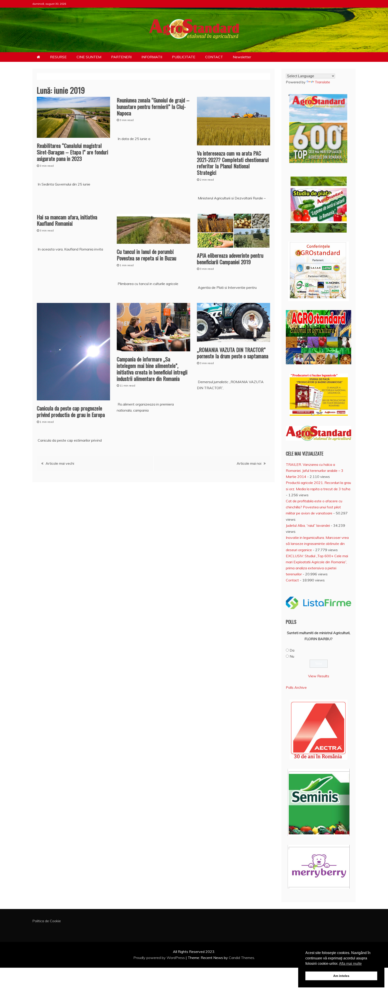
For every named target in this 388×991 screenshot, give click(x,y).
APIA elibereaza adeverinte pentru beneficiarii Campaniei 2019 (230, 258)
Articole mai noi (249, 463)
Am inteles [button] (341, 976)
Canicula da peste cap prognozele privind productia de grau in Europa (71, 411)
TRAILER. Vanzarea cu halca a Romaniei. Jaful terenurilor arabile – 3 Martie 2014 (314, 470)
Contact (292, 580)
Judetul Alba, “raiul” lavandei (308, 525)
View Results (318, 676)
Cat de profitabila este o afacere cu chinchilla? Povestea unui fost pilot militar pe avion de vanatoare (314, 507)
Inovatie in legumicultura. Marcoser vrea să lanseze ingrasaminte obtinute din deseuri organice (317, 543)
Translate (322, 82)
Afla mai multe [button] (350, 963)
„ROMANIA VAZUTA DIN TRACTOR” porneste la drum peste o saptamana (232, 352)
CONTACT (214, 57)
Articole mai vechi (60, 463)
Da (292, 650)
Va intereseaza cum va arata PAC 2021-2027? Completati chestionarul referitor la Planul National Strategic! (233, 162)
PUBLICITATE (183, 57)
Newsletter (242, 57)
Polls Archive (296, 687)
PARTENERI (121, 57)
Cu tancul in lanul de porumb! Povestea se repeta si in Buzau (146, 254)
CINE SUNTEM (89, 57)
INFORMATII (151, 57)
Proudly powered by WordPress (159, 957)
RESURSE (58, 57)
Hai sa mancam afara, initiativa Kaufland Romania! (67, 220)
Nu (292, 656)
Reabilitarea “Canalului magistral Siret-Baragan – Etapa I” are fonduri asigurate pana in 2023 (72, 151)
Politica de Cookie (46, 921)
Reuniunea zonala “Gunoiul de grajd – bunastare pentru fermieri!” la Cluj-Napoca (153, 106)
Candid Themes (241, 957)
